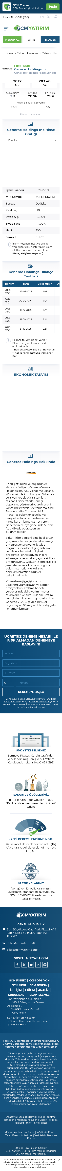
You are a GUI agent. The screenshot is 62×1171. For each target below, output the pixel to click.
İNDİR (53, 6)
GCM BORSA (38, 985)
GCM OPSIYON (39, 980)
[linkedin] (38, 964)
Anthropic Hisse (38, 1021)
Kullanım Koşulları (27, 1119)
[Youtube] (31, 964)
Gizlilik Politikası (49, 1119)
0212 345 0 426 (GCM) (21, 943)
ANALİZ (43, 990)
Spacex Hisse (17, 1021)
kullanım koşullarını (39, 701)
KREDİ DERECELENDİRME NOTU (31, 839)
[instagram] (45, 964)
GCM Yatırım (13, 1150)
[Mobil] (6, 29)
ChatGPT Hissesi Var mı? (25, 1009)
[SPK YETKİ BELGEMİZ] (31, 738)
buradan (28, 1167)
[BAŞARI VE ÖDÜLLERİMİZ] (31, 782)
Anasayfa (11, 1116)
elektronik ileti (12, 701)
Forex (9, 53)
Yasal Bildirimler (28, 1116)
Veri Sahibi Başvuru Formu (42, 1137)
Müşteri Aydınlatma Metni (20, 1132)
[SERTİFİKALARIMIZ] (31, 871)
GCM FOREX (17, 980)
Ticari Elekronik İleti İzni (18, 1135)
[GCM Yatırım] (31, 30)
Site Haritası (41, 1122)
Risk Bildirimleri (23, 1122)
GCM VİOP (19, 985)
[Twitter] (24, 964)
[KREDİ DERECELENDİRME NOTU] (31, 827)
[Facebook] (17, 964)
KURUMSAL (16, 994)
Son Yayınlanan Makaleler (24, 999)
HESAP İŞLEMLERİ (39, 994)
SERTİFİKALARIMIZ (31, 883)
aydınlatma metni (42, 704)
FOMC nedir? (18, 1012)
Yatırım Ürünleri (27, 53)
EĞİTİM (30, 990)
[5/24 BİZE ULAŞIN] (42, 17)
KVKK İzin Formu (46, 1132)
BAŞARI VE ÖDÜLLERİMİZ (31, 794)
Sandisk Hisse (18, 1024)
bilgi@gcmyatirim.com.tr (23, 949)
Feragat (18, 253)
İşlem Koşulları (33, 253)
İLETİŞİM (16, 990)
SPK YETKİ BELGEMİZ (31, 750)
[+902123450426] (48, 17)
